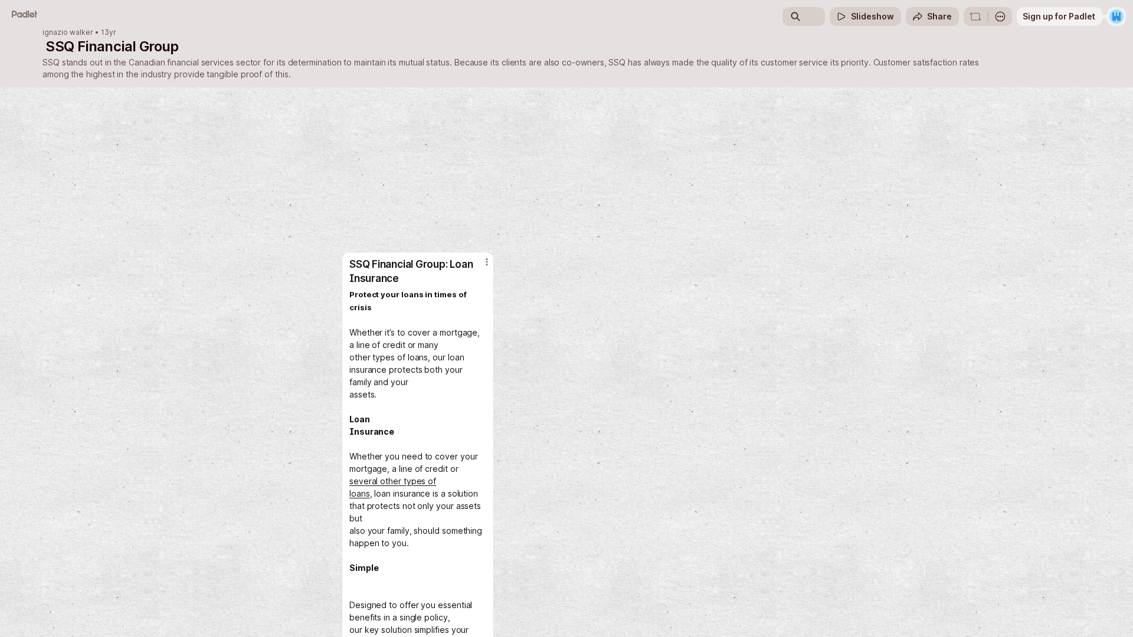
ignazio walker (67, 32)
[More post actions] (486, 262)
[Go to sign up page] (1116, 16)
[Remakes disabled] (975, 16)
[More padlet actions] (1000, 16)
